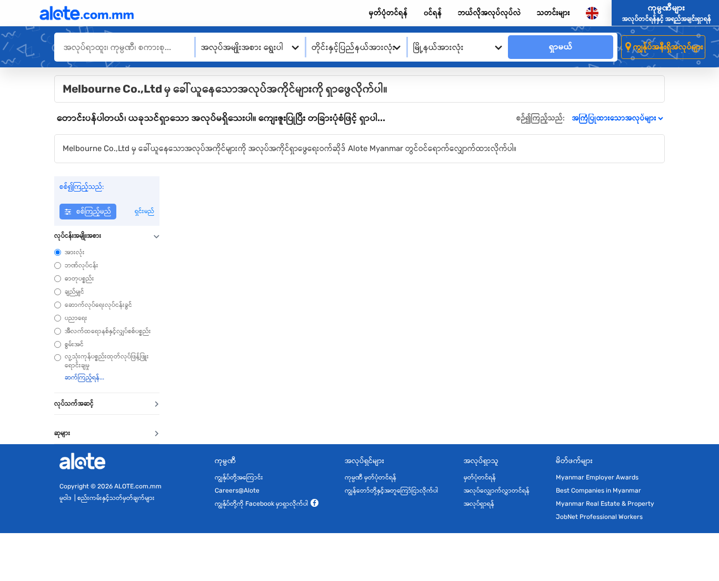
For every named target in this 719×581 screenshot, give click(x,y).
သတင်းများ (553, 12)
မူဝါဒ (65, 498)
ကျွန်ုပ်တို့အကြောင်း (239, 477)
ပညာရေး (76, 318)
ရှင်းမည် (144, 211)
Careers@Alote (237, 490)
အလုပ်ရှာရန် (479, 503)
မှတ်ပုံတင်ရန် (388, 12)
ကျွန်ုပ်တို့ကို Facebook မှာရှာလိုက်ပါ (261, 503)
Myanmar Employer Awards (597, 477)
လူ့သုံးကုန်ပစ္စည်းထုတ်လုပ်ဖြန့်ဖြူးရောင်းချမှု (107, 361)
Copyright (74, 486)
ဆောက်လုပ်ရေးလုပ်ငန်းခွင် (98, 304)
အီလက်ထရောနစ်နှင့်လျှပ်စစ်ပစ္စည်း (108, 331)
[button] (106, 236)
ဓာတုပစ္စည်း (79, 278)
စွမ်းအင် (74, 344)
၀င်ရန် (433, 12)
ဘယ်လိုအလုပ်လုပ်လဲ (489, 12)
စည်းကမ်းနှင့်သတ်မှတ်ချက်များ (116, 498)
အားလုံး (75, 252)
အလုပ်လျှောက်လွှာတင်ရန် (497, 490)
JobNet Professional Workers (599, 517)
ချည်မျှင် (74, 291)
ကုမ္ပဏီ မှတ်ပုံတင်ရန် (370, 477)
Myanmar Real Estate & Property (605, 503)
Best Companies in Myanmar (598, 490)
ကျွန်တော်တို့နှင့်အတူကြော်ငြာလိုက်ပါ (391, 490)
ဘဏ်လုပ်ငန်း (81, 265)
